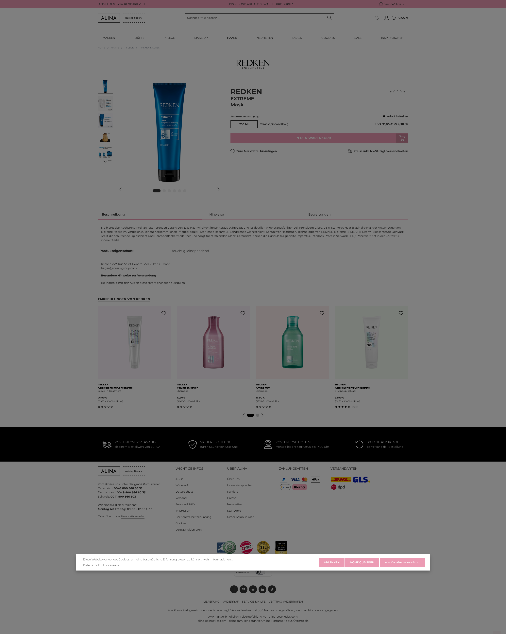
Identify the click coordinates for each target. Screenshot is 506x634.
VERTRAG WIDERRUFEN (286, 601)
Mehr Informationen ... (218, 559)
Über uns (233, 479)
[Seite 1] (250, 415)
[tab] (150, 215)
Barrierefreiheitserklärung (193, 517)
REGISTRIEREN (134, 4)
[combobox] (255, 17)
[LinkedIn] (262, 589)
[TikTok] (272, 589)
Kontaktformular (132, 516)
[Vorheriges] (121, 189)
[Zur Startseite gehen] (121, 18)
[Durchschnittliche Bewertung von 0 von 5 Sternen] (399, 91)
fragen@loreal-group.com (119, 268)
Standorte (234, 510)
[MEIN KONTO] (386, 18)
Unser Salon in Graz (240, 517)
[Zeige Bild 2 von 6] (164, 190)
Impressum (183, 510)
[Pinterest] (243, 589)
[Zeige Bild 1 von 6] (157, 190)
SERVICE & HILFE (253, 601)
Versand (181, 498)
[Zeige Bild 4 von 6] (174, 190)
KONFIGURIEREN (362, 562)
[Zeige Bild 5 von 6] (179, 190)
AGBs (179, 479)
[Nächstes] (218, 189)
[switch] (260, 571)
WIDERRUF (231, 601)
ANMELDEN (107, 4)
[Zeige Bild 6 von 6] (184, 190)
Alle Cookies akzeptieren (402, 562)
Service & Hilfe (185, 504)
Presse (231, 498)
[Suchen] (329, 17)
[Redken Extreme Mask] (169, 132)
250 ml (244, 124)
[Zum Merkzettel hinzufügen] (163, 313)
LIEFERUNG (211, 601)
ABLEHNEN (332, 562)
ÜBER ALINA (237, 468)
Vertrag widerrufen (189, 529)
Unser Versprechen (240, 485)
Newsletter (234, 504)
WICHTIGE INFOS (189, 468)
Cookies (181, 523)
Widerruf (182, 485)
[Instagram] (253, 589)
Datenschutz (184, 491)
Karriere (232, 491)
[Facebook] (234, 589)
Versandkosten (240, 610)
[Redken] (253, 64)
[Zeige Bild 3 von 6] (169, 190)
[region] (160, 138)
